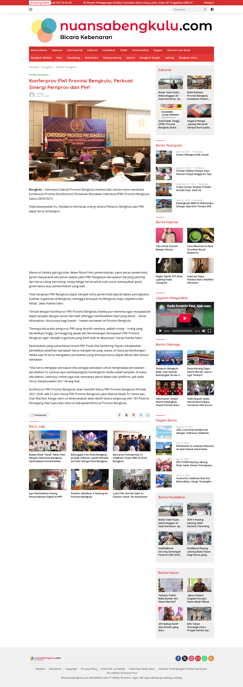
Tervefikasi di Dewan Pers (122, 673)
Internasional (75, 50)
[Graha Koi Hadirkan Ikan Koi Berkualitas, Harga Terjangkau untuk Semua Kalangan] (164, 481)
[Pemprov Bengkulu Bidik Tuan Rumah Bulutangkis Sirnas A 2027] (169, 357)
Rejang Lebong (112, 57)
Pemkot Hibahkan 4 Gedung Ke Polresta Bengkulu (89, 495)
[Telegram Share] (140, 415)
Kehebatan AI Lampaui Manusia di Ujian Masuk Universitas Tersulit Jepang (195, 447)
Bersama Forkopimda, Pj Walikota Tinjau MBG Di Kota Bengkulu (130, 458)
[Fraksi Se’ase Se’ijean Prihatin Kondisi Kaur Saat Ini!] (164, 189)
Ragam (158, 50)
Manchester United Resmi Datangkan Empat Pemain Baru (167, 402)
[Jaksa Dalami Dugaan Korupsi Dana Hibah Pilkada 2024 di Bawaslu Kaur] (199, 585)
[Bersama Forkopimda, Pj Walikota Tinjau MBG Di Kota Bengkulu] (132, 440)
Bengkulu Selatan (41, 57)
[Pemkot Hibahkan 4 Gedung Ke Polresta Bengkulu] (90, 479)
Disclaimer (55, 668)
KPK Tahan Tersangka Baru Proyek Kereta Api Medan (198, 627)
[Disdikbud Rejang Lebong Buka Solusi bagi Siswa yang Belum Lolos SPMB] (199, 538)
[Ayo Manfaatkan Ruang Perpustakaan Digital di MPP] (48, 479)
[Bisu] (203, 331)
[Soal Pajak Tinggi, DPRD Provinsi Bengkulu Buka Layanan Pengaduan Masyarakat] (171, 111)
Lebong (169, 57)
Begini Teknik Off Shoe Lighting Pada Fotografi (169, 279)
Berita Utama (39, 50)
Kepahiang (73, 57)
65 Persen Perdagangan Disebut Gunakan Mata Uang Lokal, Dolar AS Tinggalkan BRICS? (110, 2)
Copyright (71, 668)
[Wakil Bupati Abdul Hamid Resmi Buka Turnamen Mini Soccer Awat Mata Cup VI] (200, 387)
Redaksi (40, 668)
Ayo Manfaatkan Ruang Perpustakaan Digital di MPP (45, 495)
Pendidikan (108, 50)
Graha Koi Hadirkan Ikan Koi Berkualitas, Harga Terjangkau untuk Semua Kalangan (194, 480)
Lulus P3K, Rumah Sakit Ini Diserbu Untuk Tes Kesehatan (130, 495)
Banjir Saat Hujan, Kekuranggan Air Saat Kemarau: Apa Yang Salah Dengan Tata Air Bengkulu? (170, 96)
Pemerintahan (140, 50)
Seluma (130, 57)
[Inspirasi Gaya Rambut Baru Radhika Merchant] (200, 265)
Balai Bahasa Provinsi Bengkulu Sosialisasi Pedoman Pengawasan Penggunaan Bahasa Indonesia (199, 96)
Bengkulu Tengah (150, 57)
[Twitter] (185, 659)
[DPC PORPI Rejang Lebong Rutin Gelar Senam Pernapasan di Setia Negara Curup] (164, 464)
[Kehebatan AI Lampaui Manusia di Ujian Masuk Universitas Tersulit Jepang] (164, 448)
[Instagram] (191, 659)
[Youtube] (198, 659)
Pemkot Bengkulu (39, 74)
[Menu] (31, 9)
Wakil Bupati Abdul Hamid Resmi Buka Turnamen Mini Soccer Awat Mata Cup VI (200, 402)
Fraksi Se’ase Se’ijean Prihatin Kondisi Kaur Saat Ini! (193, 188)
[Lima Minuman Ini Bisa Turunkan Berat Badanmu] (200, 235)
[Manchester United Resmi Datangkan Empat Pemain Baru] (169, 387)
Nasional (57, 50)
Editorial (92, 50)
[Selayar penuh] (209, 331)
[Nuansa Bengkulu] (121, 29)
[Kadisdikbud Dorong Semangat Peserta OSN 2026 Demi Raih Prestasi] (171, 538)
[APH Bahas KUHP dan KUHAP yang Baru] (171, 613)
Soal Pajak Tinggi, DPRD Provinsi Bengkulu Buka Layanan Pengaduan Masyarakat (169, 124)
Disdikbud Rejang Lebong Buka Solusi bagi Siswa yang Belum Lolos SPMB (198, 551)
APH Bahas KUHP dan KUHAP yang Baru (168, 627)
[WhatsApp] (204, 659)
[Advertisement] (89, 242)
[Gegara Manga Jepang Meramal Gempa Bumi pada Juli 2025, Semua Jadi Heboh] (199, 111)
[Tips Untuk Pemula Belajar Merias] (169, 235)
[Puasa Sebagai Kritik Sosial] (164, 157)
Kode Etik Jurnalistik (113, 668)
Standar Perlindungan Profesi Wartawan (183, 668)
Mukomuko (91, 57)
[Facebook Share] (119, 415)
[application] (185, 318)
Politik (123, 50)
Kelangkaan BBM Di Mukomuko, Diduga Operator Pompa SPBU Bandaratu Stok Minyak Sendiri (195, 205)
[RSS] (211, 659)
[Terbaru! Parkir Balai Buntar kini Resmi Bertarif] (171, 585)
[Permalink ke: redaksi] (32, 94)
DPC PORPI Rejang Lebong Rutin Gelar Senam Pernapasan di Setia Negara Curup (194, 464)
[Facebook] (178, 659)
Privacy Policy (89, 668)
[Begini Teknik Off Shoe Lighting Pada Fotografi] (169, 265)
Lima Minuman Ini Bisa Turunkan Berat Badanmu (200, 249)
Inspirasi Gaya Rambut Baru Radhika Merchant (200, 279)
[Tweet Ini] (126, 415)
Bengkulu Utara (188, 57)
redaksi (40, 93)
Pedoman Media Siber (142, 668)
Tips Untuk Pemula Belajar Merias (167, 248)
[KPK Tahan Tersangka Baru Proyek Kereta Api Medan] (199, 613)
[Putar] (160, 331)
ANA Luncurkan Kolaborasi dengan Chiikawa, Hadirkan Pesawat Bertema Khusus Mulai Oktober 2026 (194, 431)
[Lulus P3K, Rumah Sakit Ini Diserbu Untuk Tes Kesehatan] (132, 479)
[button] (205, 9)
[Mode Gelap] (212, 9)
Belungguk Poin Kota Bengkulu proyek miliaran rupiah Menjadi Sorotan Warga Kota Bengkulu (89, 458)
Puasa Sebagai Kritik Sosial (192, 154)
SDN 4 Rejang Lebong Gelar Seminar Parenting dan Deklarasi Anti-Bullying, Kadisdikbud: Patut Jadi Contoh (198, 523)
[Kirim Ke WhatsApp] (147, 415)
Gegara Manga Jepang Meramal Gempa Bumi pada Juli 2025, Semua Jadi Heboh (198, 124)
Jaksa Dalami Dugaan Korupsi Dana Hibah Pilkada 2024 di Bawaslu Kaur (198, 599)
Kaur (59, 57)
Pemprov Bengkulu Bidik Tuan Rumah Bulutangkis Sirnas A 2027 (168, 372)
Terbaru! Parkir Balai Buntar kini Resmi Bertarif (168, 598)
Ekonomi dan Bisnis (178, 50)
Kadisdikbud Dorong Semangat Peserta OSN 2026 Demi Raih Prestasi (170, 551)
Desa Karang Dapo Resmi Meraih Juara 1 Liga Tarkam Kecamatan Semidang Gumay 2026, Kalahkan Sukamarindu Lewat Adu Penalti (200, 372)
